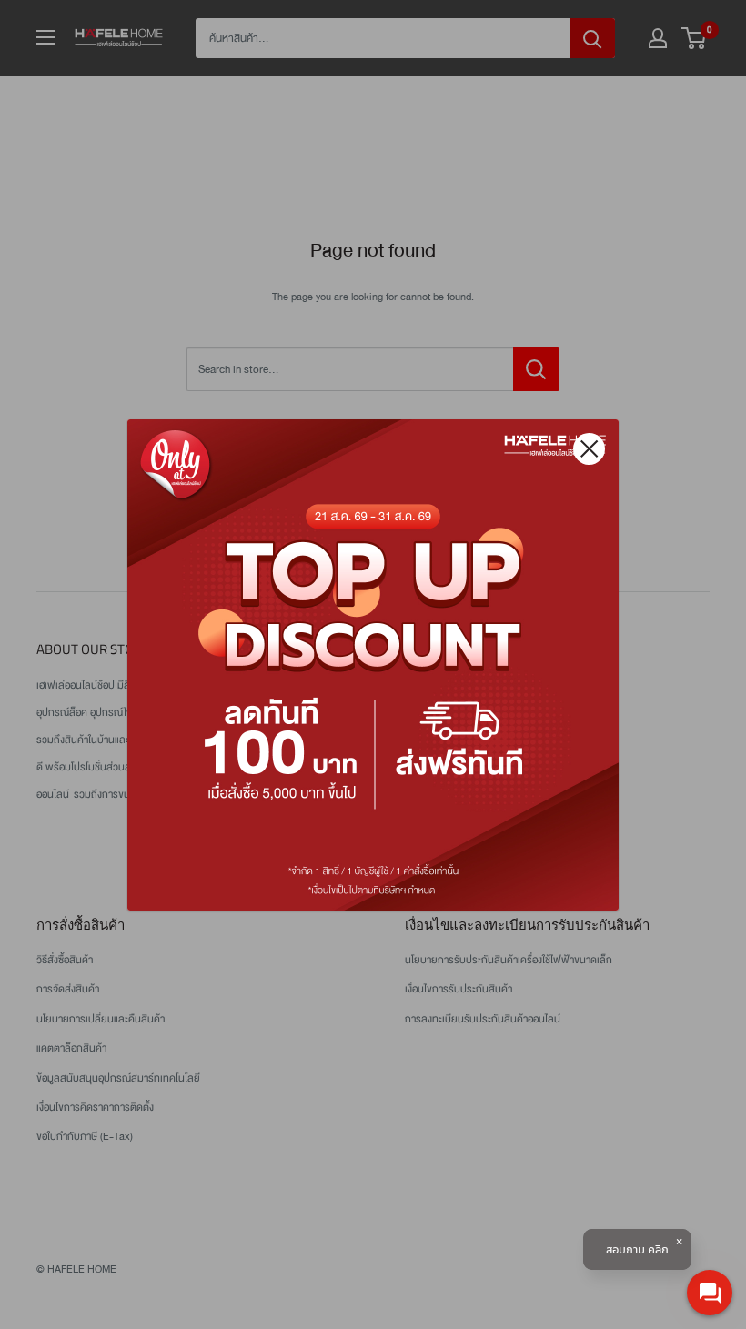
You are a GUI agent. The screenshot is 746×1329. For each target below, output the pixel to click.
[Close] (589, 449)
